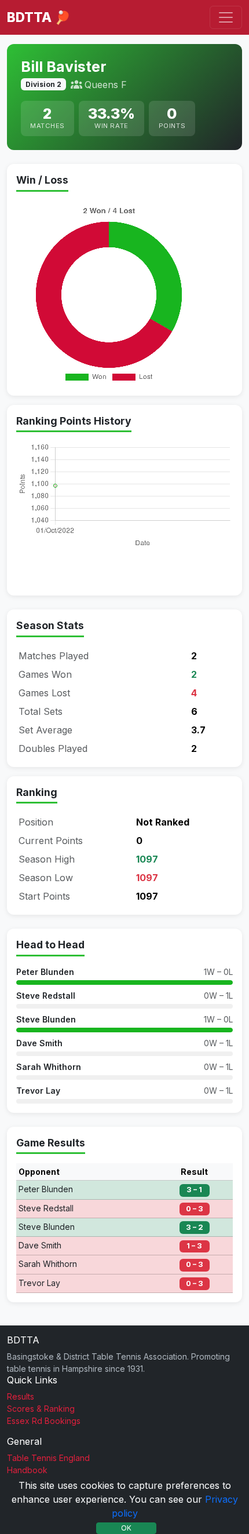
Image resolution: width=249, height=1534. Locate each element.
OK (126, 1528)
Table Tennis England (48, 1458)
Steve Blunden (46, 1019)
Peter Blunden (45, 972)
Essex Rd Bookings (43, 1421)
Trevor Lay (38, 1090)
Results (20, 1396)
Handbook (27, 1470)
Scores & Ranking (41, 1409)
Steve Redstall (45, 995)
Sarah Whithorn (48, 1067)
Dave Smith (39, 1043)
